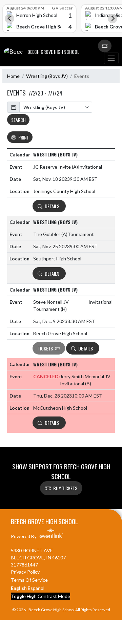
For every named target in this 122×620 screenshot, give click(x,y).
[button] (104, 46)
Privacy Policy (25, 572)
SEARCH (18, 119)
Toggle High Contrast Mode (40, 596)
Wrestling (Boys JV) (47, 76)
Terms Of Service (29, 580)
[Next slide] (112, 18)
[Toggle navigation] (111, 58)
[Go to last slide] (9, 18)
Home (13, 76)
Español (36, 588)
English (19, 588)
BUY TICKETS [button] (65, 488)
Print (23, 137)
